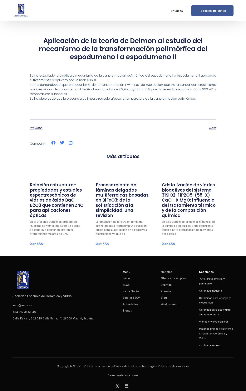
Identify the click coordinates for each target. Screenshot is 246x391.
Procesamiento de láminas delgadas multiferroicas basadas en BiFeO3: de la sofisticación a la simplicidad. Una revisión (122, 200)
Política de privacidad (97, 366)
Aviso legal (148, 366)
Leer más (36, 243)
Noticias (166, 271)
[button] (53, 143)
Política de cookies (126, 366)
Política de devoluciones (173, 366)
